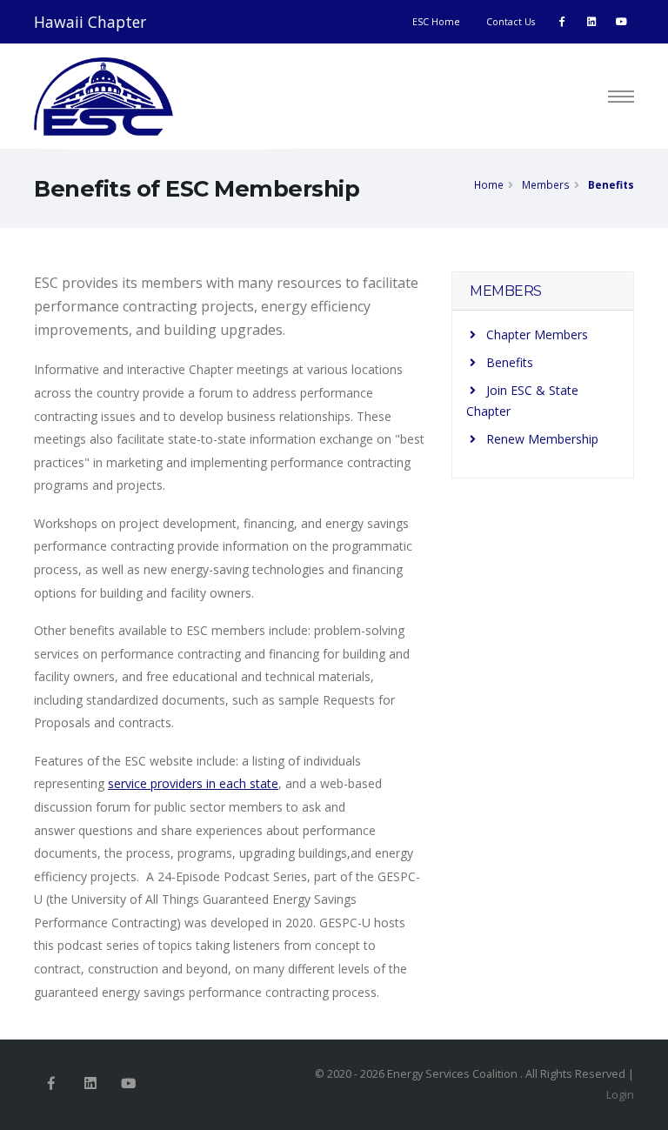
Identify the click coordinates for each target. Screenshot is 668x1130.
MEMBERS (506, 291)
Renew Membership (542, 439)
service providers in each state (193, 783)
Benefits (611, 184)
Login (620, 1094)
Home (489, 184)
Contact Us (510, 22)
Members (546, 184)
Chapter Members (537, 334)
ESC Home (436, 22)
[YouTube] (621, 22)
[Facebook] (562, 22)
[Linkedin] (90, 1084)
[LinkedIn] (591, 22)
